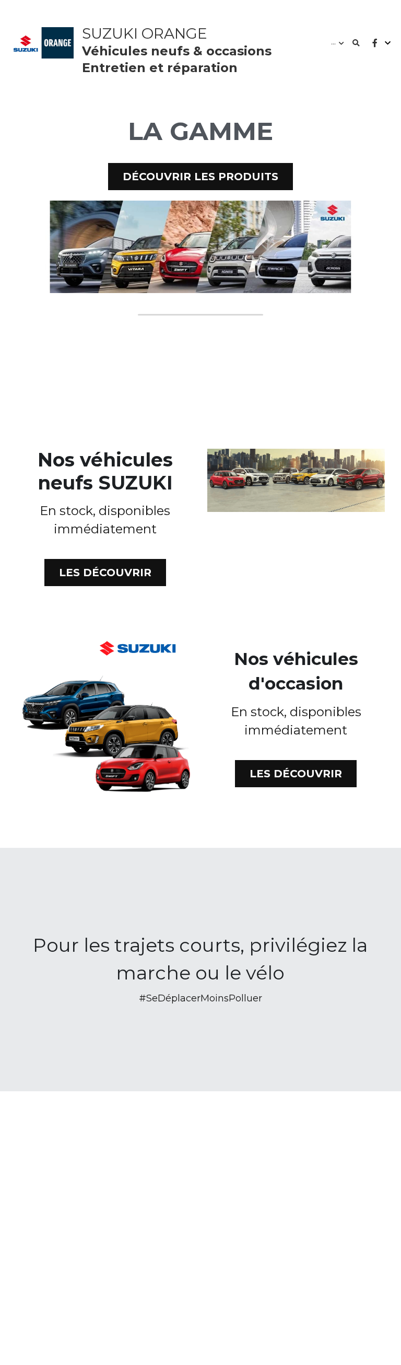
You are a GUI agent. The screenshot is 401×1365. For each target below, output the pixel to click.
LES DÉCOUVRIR (105, 567)
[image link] (200, 241)
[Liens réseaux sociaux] (375, 43)
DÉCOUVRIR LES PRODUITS (200, 171)
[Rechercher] (356, 43)
